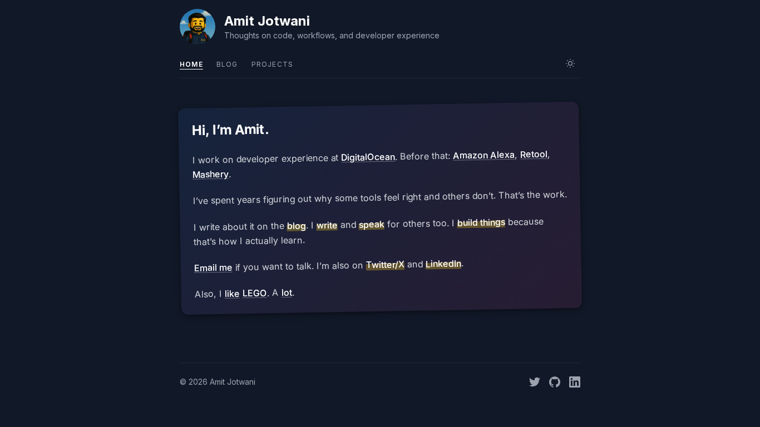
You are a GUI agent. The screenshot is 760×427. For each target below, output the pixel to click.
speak (371, 224)
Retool (533, 154)
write (326, 225)
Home (191, 64)
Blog (227, 64)
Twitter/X (385, 264)
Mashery (211, 174)
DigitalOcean (368, 157)
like (231, 293)
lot (286, 292)
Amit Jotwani (267, 21)
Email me (213, 268)
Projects (272, 64)
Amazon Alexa (484, 155)
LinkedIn (443, 263)
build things (481, 222)
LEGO (254, 293)
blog (296, 225)
